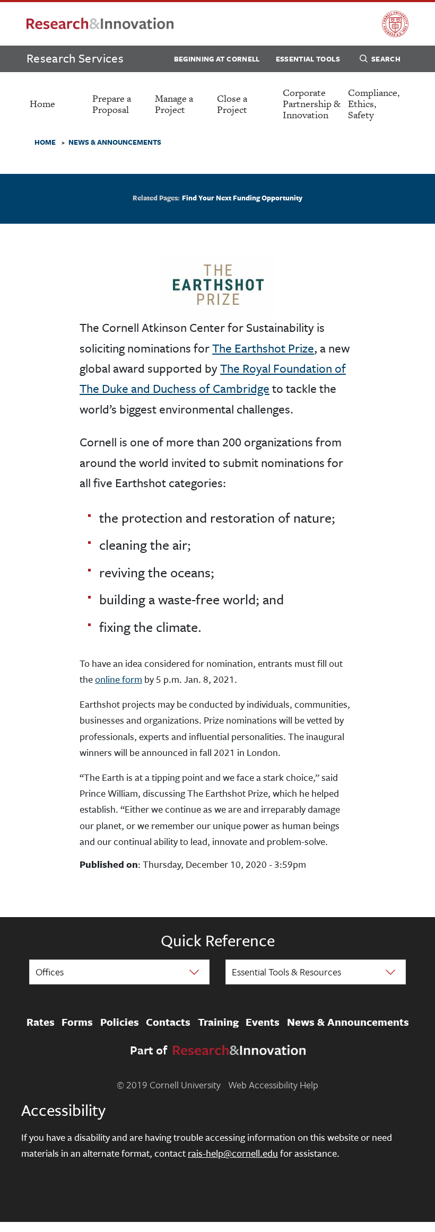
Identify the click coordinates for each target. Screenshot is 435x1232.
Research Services (75, 58)
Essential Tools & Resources (286, 972)
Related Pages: (156, 198)
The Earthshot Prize (263, 348)
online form (118, 679)
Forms (77, 1022)
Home (42, 103)
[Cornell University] (395, 24)
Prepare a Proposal (111, 104)
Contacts (168, 1022)
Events (263, 1022)
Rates (41, 1022)
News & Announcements (348, 1022)
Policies (119, 1022)
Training (218, 1022)
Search (386, 59)
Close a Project (232, 104)
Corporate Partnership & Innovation (312, 103)
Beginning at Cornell (217, 59)
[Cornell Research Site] (100, 24)
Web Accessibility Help (273, 1085)
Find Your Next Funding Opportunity (242, 197)
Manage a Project (174, 104)
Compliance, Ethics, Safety (373, 103)
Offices (50, 972)
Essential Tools (308, 59)
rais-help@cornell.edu (233, 1153)
